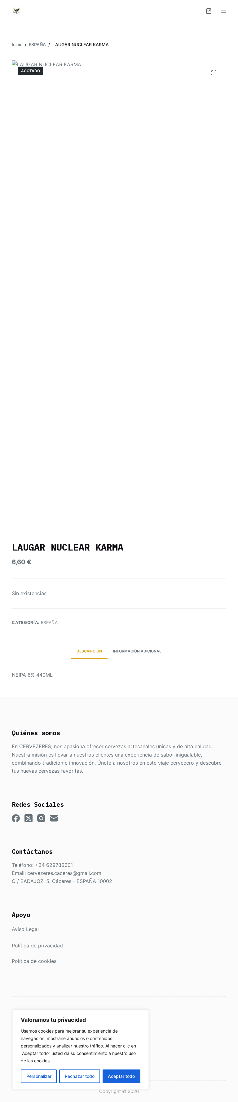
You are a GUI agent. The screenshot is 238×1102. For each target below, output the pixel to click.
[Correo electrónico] (54, 818)
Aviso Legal (25, 929)
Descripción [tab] (89, 651)
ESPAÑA (49, 622)
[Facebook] (16, 818)
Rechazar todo (80, 1076)
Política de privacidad (37, 945)
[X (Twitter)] (28, 818)
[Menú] (223, 11)
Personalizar (38, 1076)
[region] (80, 1050)
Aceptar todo (121, 1076)
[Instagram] (41, 818)
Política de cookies (34, 961)
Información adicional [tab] (137, 651)
